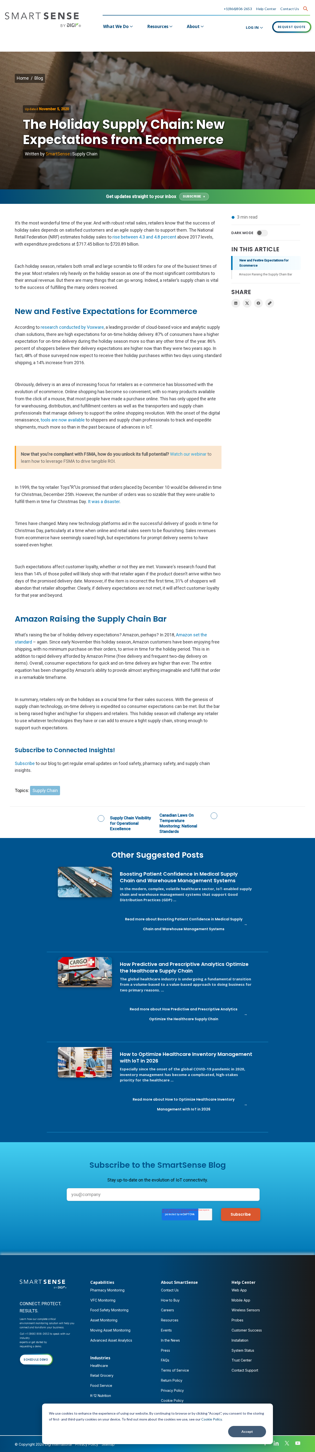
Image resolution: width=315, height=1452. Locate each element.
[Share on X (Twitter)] (247, 303)
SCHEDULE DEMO (36, 1359)
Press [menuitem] (165, 1350)
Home (23, 78)
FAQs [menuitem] (165, 1360)
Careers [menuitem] (167, 1310)
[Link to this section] (202, 312)
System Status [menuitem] (243, 1350)
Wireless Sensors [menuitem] (246, 1310)
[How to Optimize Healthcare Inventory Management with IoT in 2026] (85, 1062)
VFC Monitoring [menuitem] (102, 1300)
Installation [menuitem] (240, 1340)
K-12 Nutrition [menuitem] (100, 1395)
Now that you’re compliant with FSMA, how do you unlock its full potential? (116, 457)
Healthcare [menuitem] (99, 1365)
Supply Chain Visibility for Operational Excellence (130, 823)
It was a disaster (104, 501)
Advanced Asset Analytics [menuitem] (111, 1340)
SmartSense (58, 153)
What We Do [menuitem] (116, 26)
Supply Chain (84, 153)
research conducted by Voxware (72, 327)
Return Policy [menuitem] (171, 1380)
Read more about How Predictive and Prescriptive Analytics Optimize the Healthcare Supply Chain (183, 1014)
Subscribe (25, 763)
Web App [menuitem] (239, 1290)
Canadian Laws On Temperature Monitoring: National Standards (178, 823)
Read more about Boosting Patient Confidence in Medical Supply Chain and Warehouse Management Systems (183, 924)
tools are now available (63, 419)
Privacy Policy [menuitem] (172, 1390)
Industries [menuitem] (100, 1358)
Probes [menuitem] (237, 1320)
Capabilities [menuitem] (102, 1282)
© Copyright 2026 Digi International (43, 1444)
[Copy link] (269, 303)
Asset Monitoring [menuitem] (103, 1320)
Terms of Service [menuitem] (175, 1370)
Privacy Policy (86, 1444)
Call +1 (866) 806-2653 (34, 1333)
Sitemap (108, 1444)
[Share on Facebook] (258, 303)
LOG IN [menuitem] (252, 27)
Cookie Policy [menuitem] (172, 1400)
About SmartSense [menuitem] (179, 1282)
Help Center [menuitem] (243, 1282)
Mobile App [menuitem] (241, 1300)
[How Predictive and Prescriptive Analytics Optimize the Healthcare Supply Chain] (85, 972)
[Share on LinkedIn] (235, 303)
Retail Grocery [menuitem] (101, 1375)
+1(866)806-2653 (238, 9)
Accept (247, 1431)
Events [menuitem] (166, 1330)
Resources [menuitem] (157, 26)
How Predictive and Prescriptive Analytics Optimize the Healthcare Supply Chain (184, 967)
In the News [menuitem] (170, 1340)
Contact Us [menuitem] (170, 1290)
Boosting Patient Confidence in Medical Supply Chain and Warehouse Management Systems (179, 877)
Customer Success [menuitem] (247, 1330)
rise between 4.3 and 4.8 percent (144, 237)
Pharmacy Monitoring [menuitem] (107, 1290)
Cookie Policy (211, 1419)
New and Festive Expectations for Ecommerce (264, 262)
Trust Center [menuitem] (242, 1360)
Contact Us (289, 9)
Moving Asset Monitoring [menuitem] (110, 1330)
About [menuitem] (193, 26)
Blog (38, 78)
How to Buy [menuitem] (170, 1300)
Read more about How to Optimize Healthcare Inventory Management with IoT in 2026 (184, 1104)
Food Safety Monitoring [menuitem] (109, 1310)
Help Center (266, 9)
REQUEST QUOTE (292, 27)
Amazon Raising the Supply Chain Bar (265, 274)
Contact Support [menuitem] (245, 1370)
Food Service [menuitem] (101, 1385)
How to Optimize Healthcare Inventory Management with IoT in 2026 (186, 1057)
